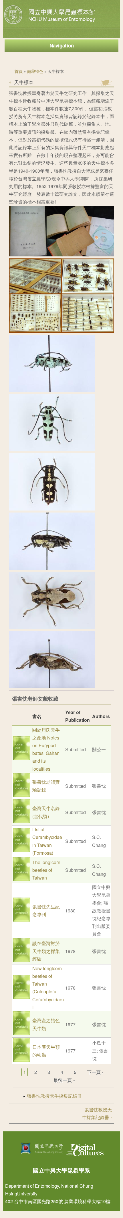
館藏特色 (35, 71)
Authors (101, 716)
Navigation (61, 45)
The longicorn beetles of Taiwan (46, 870)
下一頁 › (95, 1072)
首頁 (19, 71)
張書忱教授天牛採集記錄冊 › (97, 1113)
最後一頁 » (64, 1080)
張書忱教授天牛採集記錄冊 (54, 1096)
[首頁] (50, 24)
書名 (36, 716)
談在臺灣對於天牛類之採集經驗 (46, 951)
